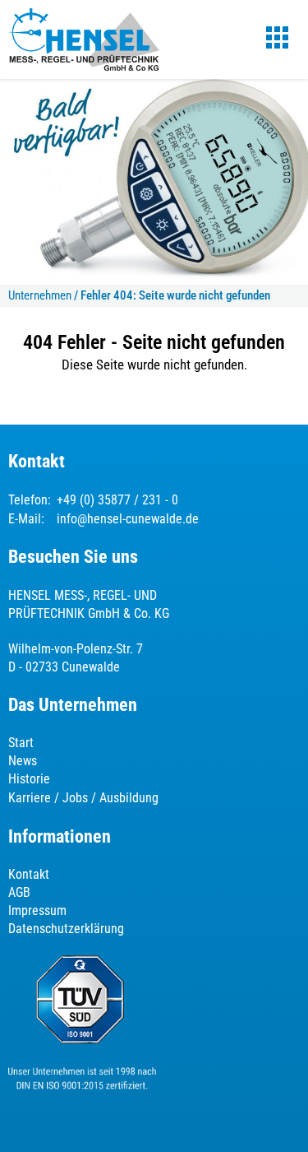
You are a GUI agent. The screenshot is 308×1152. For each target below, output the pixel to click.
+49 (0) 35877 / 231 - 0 (117, 500)
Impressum (37, 910)
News (22, 761)
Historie (29, 779)
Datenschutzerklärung (66, 928)
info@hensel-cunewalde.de (128, 519)
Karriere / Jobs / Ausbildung (83, 798)
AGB (19, 892)
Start (21, 742)
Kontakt (28, 874)
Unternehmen (39, 295)
